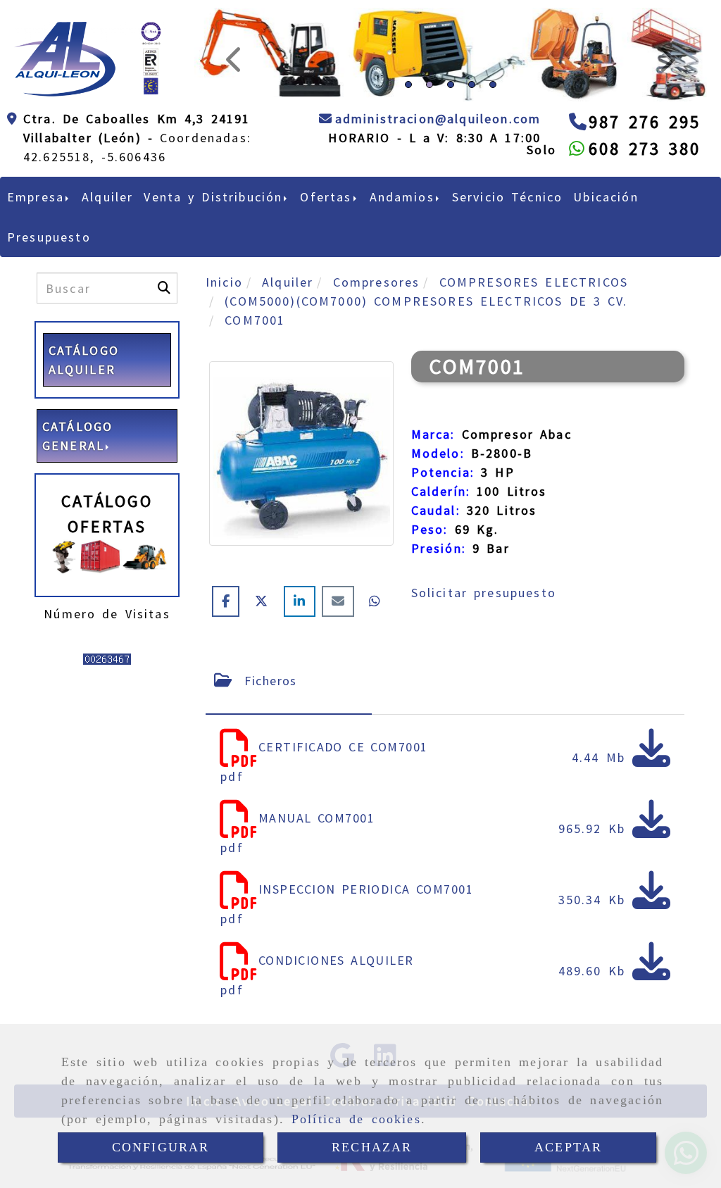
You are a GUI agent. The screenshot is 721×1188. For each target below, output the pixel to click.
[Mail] (341, 601)
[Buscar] (164, 288)
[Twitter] (265, 601)
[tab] (289, 680)
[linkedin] (302, 601)
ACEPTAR (568, 1147)
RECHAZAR (372, 1147)
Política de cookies (356, 1119)
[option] (448, 54)
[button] (232, 54)
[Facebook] (229, 601)
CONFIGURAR (161, 1147)
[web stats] (107, 658)
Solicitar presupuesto (483, 592)
